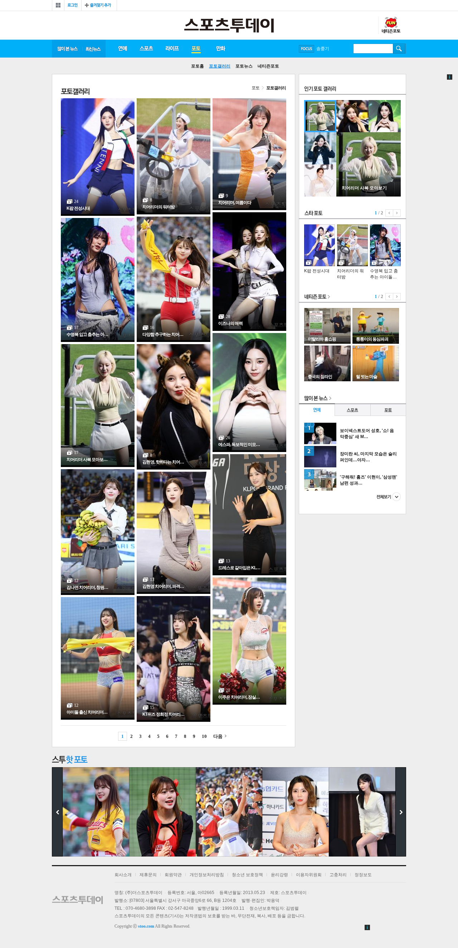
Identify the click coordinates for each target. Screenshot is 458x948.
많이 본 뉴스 (67, 49)
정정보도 (363, 874)
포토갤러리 (219, 66)
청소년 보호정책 (247, 874)
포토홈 (197, 66)
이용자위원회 (309, 874)
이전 (389, 213)
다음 (218, 736)
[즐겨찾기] (99, 5)
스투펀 (390, 25)
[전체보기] (58, 5)
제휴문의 (148, 874)
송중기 (322, 48)
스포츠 (146, 49)
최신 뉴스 (94, 49)
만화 (221, 49)
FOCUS (306, 49)
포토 (196, 49)
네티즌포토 (268, 66)
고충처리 (338, 874)
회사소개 (123, 874)
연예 (122, 49)
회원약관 (173, 874)
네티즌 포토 (317, 297)
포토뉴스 (244, 66)
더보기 (388, 496)
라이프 (172, 49)
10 (204, 736)
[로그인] (72, 5)
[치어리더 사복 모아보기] (368, 195)
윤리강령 (279, 874)
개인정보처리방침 (207, 874)
